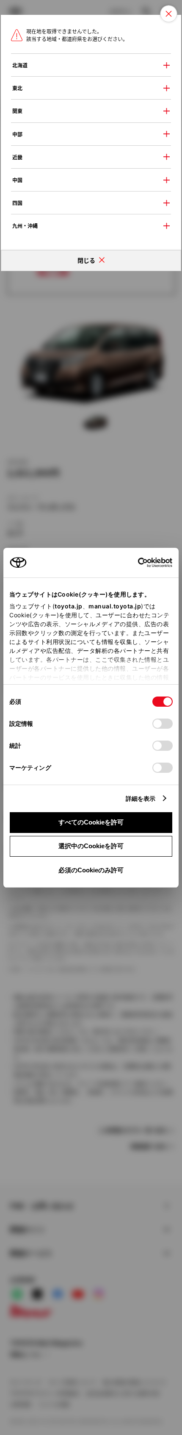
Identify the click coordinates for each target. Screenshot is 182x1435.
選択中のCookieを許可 (91, 845)
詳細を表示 (141, 798)
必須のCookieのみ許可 (91, 870)
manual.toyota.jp (114, 606)
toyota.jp (69, 606)
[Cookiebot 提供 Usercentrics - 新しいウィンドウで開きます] (135, 563)
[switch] (162, 724)
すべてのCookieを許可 (91, 822)
